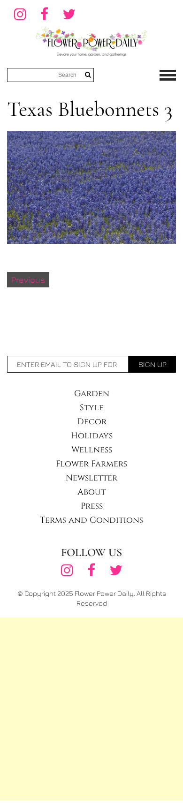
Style (92, 407)
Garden (91, 393)
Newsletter (91, 478)
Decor (92, 422)
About (91, 492)
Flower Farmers (91, 464)
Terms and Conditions (91, 520)
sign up (152, 364)
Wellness (91, 450)
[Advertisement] (91, 708)
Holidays (92, 436)
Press (92, 506)
